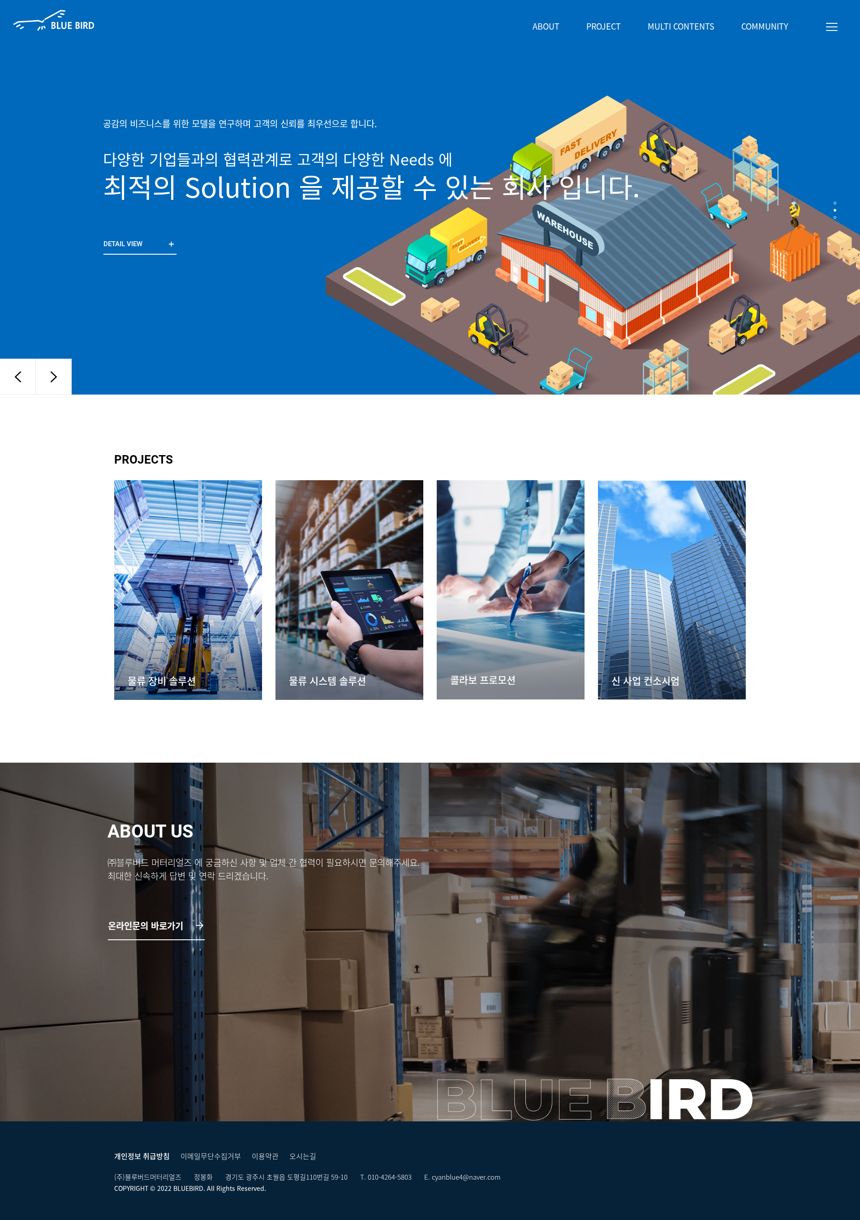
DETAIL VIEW (123, 244)
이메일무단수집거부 (211, 1156)
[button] (835, 203)
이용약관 (265, 1156)
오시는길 (302, 1156)
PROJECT (603, 26)
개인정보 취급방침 (142, 1156)
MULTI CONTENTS (681, 26)
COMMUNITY (764, 26)
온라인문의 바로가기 (147, 925)
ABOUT (546, 26)
